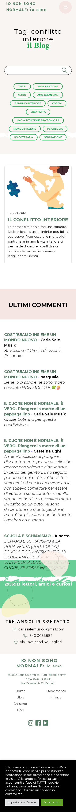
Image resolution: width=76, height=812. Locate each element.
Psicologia (55, 128)
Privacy (55, 697)
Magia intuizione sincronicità (38, 120)
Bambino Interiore (28, 103)
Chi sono (20, 704)
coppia (57, 103)
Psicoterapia (23, 137)
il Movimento (56, 691)
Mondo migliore (25, 128)
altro (22, 94)
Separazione (53, 137)
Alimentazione (47, 86)
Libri (20, 710)
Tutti (22, 86)
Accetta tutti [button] (51, 802)
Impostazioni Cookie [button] (22, 802)
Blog (20, 697)
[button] (65, 7)
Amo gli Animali (47, 94)
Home (20, 691)
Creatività (38, 111)
